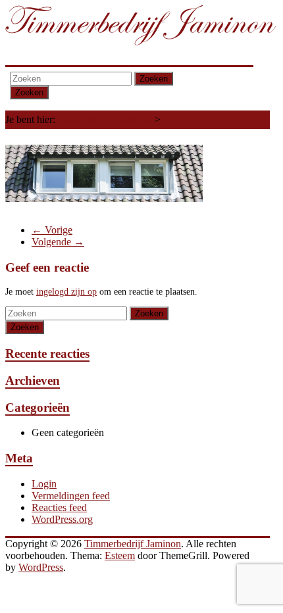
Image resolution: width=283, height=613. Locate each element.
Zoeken (154, 79)
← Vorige (52, 229)
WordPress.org (62, 519)
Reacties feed (59, 507)
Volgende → (58, 241)
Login (44, 483)
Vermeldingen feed (71, 495)
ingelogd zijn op (66, 292)
